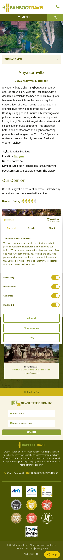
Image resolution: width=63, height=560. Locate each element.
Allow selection (31, 328)
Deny (31, 337)
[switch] (55, 286)
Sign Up (31, 432)
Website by (31, 554)
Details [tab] (31, 228)
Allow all (31, 318)
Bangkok (19, 156)
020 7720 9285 (15, 472)
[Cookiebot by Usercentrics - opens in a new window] (47, 220)
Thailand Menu (14, 59)
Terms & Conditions (24, 548)
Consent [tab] (11, 228)
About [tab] (51, 228)
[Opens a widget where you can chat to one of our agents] (52, 555)
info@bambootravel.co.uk (43, 472)
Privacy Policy (41, 548)
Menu (26, 17)
